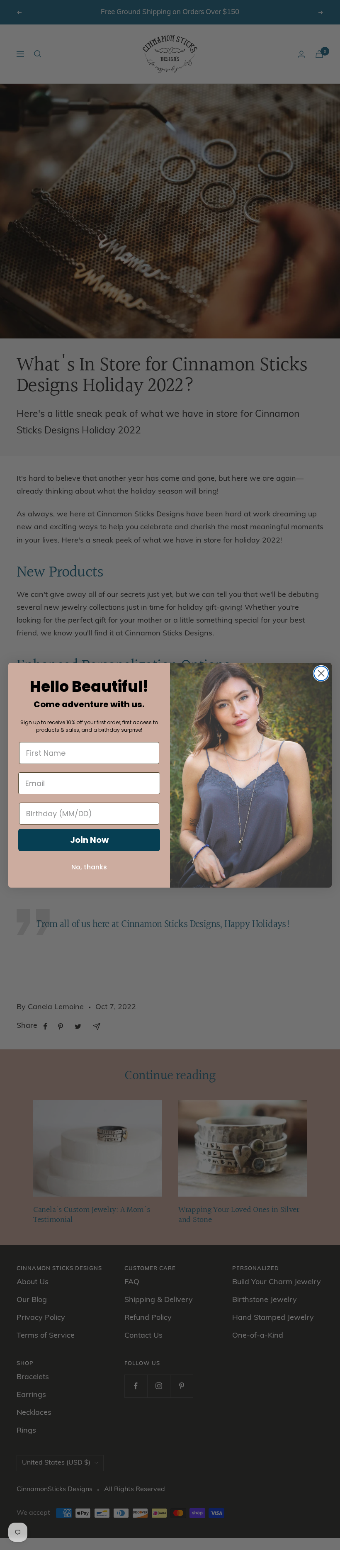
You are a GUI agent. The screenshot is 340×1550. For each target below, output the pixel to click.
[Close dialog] (321, 673)
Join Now (89, 840)
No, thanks (89, 867)
